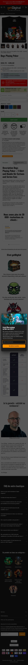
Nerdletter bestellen (14, 346)
